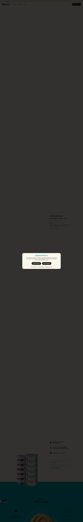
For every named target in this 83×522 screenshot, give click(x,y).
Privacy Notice (41, 266)
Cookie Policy (48, 266)
